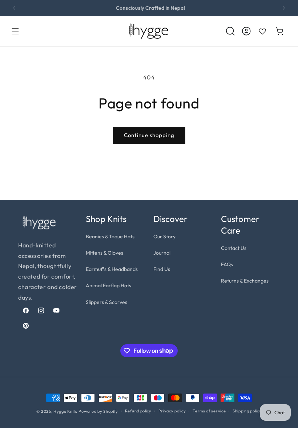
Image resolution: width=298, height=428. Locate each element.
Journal (161, 253)
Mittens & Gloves (104, 253)
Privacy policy (172, 410)
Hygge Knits (65, 411)
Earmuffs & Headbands (112, 269)
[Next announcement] (284, 8)
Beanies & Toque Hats (110, 236)
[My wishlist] (262, 31)
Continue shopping (149, 135)
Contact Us (233, 248)
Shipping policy (247, 410)
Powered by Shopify (98, 411)
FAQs (227, 264)
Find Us (161, 269)
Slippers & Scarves (106, 302)
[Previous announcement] (14, 8)
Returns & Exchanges (245, 280)
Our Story (164, 236)
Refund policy (138, 410)
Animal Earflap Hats (108, 285)
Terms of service (209, 410)
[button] (15, 31)
